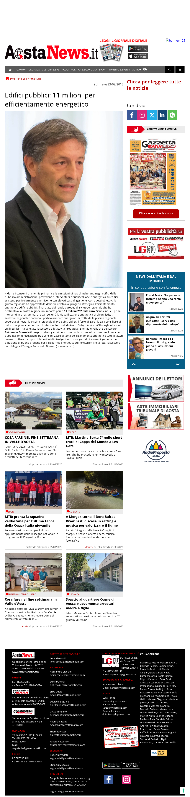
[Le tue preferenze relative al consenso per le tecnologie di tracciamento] (183, 790)
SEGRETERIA (56, 750)
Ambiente (74, 511)
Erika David (102, 547)
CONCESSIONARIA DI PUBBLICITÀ (120, 653)
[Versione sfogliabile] (112, 50)
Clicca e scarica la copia (156, 213)
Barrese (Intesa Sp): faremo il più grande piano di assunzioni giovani (160, 344)
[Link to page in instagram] (142, 115)
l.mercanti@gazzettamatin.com (67, 661)
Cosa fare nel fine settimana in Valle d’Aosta (31, 601)
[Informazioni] (145, 69)
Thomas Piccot (101, 464)
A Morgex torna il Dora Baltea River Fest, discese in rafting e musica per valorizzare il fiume (92, 521)
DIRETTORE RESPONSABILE (65, 654)
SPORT (103, 69)
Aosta (25, 626)
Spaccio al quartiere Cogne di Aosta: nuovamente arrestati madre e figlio (90, 603)
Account (107, 693)
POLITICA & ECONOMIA (84, 69)
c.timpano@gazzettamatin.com (67, 715)
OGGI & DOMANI (16, 432)
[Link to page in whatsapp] (172, 115)
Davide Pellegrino (38, 547)
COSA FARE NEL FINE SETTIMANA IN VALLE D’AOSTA (31, 439)
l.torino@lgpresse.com (114, 701)
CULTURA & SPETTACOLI (55, 69)
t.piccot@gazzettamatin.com (65, 735)
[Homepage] (10, 69)
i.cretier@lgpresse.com (114, 707)
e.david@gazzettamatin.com (65, 695)
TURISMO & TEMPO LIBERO (22, 594)
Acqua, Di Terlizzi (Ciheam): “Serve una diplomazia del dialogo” (162, 320)
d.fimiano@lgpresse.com (116, 714)
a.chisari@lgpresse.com (122, 687)
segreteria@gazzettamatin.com (29, 748)
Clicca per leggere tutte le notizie (154, 84)
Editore (16, 677)
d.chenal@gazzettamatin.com (66, 685)
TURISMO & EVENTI (119, 69)
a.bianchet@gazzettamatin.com (67, 675)
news (103, 84)
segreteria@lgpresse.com (123, 674)
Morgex (89, 547)
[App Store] (138, 56)
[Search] (169, 69)
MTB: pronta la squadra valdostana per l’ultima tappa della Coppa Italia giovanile (30, 521)
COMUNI (21, 69)
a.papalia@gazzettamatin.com (66, 725)
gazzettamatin (40, 464)
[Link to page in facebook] (132, 115)
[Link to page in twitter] (152, 115)
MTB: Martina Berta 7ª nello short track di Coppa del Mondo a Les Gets (94, 441)
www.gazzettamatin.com (26, 671)
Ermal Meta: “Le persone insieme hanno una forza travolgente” (163, 298)
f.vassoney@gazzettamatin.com (67, 745)
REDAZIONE (18, 730)
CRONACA (34, 69)
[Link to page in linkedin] (162, 115)
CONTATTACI (57, 774)
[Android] (138, 49)
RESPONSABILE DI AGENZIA (117, 680)
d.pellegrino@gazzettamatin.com (68, 705)
